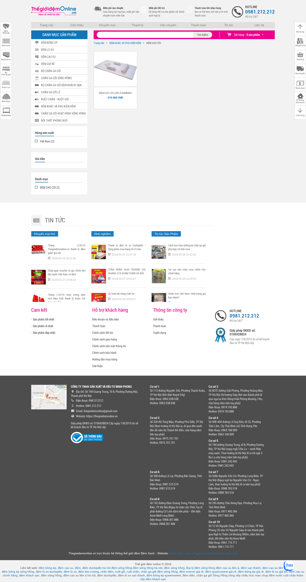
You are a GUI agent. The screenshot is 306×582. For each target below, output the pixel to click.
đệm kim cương (88, 571)
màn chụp (261, 575)
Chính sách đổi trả (102, 332)
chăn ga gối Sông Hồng (212, 575)
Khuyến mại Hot (44, 234)
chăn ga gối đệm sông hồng (159, 571)
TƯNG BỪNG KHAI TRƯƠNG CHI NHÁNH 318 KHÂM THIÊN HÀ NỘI (127, 247)
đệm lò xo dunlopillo (49, 571)
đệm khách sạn (29, 575)
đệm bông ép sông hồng (18, 571)
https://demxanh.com (183, 553)
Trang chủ (46, 25)
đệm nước (275, 575)
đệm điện (189, 575)
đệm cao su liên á (227, 568)
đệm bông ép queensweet (164, 575)
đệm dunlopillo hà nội (96, 568)
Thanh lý (137, 25)
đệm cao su (65, 568)
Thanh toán (198, 25)
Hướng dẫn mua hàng (104, 359)
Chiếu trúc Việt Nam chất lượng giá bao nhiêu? (187, 271)
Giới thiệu (76, 25)
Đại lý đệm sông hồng (200, 568)
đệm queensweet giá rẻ (220, 571)
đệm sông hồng (121, 568)
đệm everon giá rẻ (191, 571)
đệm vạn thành (251, 568)
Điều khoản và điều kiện (105, 319)
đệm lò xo (70, 571)
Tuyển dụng (159, 332)
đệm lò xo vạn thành (131, 575)
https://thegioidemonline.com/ (218, 553)
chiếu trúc (247, 575)
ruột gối (120, 571)
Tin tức (229, 25)
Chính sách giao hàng (104, 339)
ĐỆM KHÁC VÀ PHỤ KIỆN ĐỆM (125, 43)
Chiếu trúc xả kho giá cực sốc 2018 (126, 293)
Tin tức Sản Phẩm (166, 234)
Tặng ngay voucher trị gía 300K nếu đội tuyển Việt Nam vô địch (66, 247)
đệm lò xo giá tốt (276, 571)
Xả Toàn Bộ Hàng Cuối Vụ (121, 269)
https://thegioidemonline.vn (102, 416)
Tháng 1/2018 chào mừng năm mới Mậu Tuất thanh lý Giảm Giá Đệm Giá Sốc (66, 273)
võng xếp (234, 575)
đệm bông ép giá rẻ (251, 571)
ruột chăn (133, 571)
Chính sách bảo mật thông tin (109, 346)
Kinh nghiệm (102, 234)
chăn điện (107, 571)
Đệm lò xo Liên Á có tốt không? (184, 293)
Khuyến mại (107, 25)
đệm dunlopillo (106, 575)
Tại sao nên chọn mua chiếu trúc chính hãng (187, 247)
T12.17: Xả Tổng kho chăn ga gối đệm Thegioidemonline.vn (66, 296)
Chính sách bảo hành (104, 352)
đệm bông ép (47, 568)
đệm (78, 568)
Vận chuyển (168, 25)
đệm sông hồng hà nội (147, 568)
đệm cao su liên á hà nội (79, 575)
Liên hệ (259, 25)
